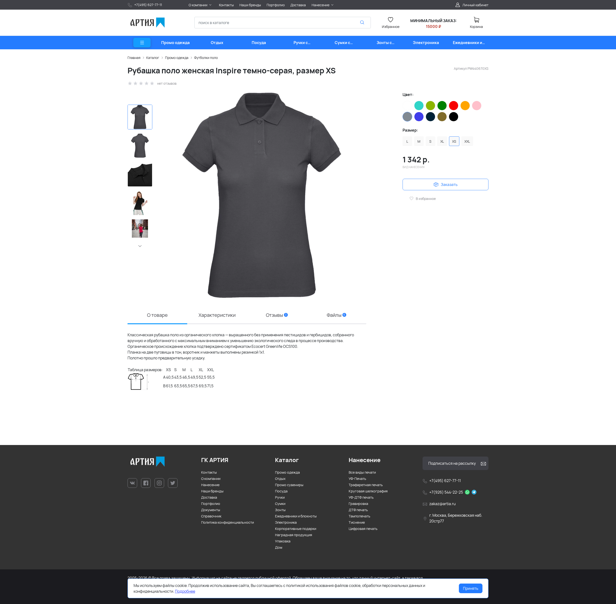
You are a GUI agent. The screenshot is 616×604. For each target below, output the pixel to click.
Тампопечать (359, 516)
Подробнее (185, 591)
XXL (467, 141)
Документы (210, 510)
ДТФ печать (358, 510)
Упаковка (282, 541)
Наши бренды (212, 491)
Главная (134, 57)
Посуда (281, 491)
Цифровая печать (363, 528)
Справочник (211, 516)
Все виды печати (362, 472)
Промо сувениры (289, 485)
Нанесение (210, 485)
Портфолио (210, 503)
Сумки (280, 503)
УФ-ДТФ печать (361, 497)
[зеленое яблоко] (430, 105)
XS (454, 141)
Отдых (280, 478)
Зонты (280, 510)
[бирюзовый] (419, 105)
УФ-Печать (357, 478)
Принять (470, 588)
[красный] (453, 105)
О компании (210, 478)
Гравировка (358, 503)
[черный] (453, 116)
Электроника (286, 522)
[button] (139, 246)
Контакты (209, 472)
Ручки (280, 497)
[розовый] (476, 105)
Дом (278, 547)
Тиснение (357, 522)
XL (442, 141)
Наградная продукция (293, 535)
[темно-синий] (430, 116)
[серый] (407, 116)
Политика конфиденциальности (227, 522)
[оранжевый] (465, 105)
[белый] (407, 105)
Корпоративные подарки (295, 528)
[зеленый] (442, 105)
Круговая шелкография (368, 491)
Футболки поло (206, 57)
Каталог (152, 57)
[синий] (419, 116)
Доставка (209, 497)
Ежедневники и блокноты (296, 516)
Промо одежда (176, 57)
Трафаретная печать (366, 485)
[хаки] (442, 116)
